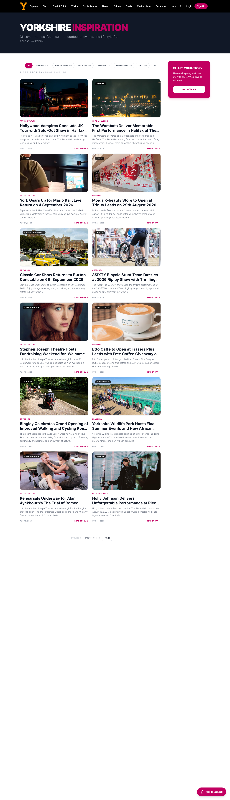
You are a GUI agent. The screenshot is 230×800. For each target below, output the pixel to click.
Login (189, 6)
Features (42, 65)
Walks (74, 6)
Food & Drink (59, 6)
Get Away (161, 6)
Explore (34, 6)
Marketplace (144, 6)
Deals (129, 6)
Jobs (173, 6)
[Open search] (181, 6)
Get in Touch (189, 89)
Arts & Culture (63, 65)
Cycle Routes (90, 6)
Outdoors (84, 65)
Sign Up (201, 6)
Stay (45, 6)
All (29, 65)
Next (107, 537)
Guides (117, 6)
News (105, 6)
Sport (142, 65)
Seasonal (103, 65)
